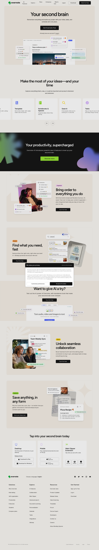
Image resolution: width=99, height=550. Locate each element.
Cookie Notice (50, 278)
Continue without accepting (67, 265)
